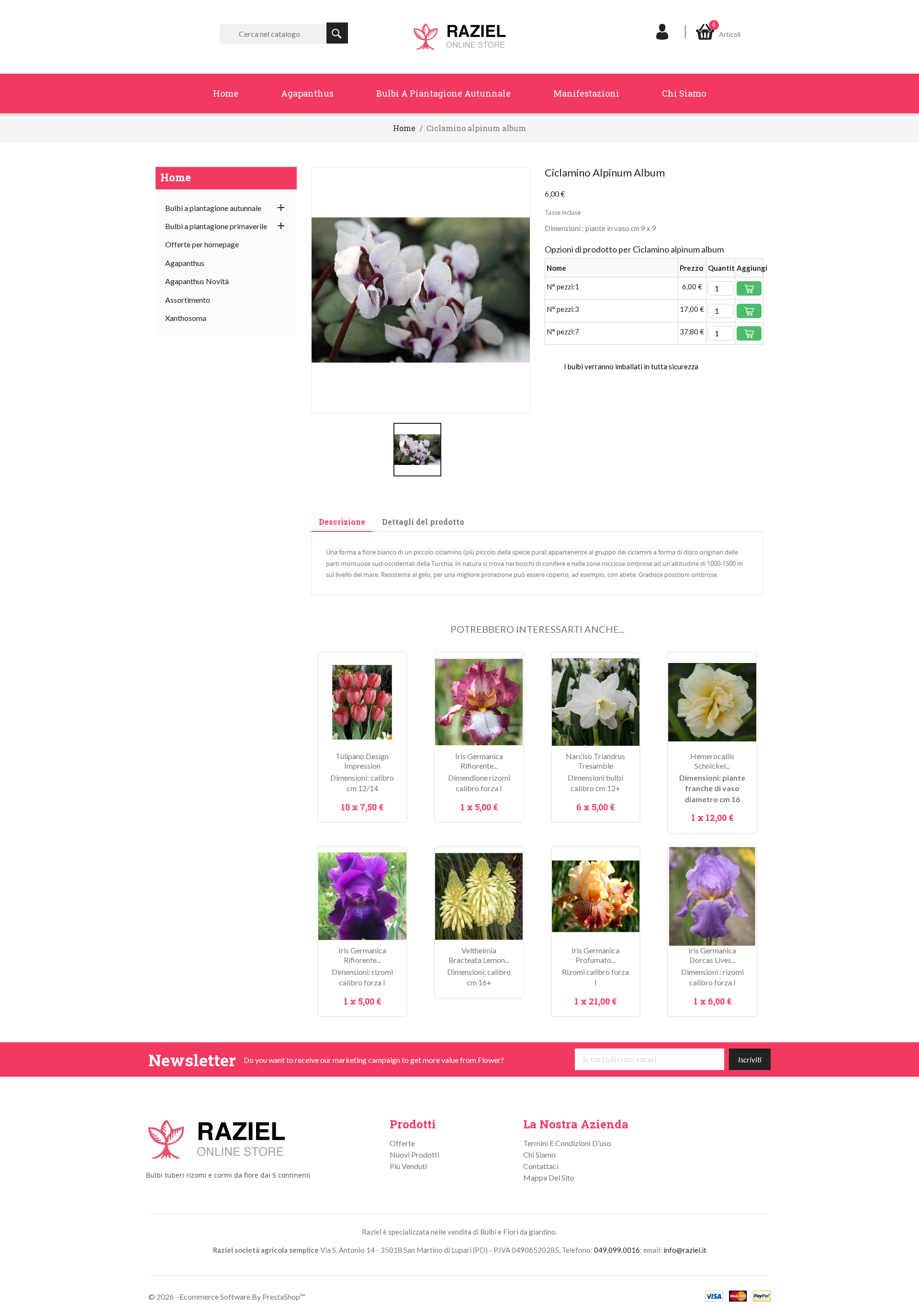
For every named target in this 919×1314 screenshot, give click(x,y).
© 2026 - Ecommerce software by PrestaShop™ (226, 1296)
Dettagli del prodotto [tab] (423, 522)
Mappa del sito (548, 1177)
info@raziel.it (684, 1250)
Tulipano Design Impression (362, 760)
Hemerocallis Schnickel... (712, 760)
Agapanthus (307, 93)
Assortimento (187, 299)
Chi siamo (684, 93)
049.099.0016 (617, 1250)
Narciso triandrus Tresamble (595, 760)
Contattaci (541, 1165)
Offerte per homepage (202, 244)
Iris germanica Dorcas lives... (712, 955)
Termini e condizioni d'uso (567, 1143)
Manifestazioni (586, 93)
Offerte (402, 1143)
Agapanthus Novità (197, 281)
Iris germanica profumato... (595, 955)
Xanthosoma (185, 317)
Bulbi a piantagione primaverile (216, 226)
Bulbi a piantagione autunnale (443, 93)
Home (225, 93)
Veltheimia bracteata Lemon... (478, 955)
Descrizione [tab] (342, 522)
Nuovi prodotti (414, 1154)
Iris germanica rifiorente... (479, 760)
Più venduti (408, 1165)
